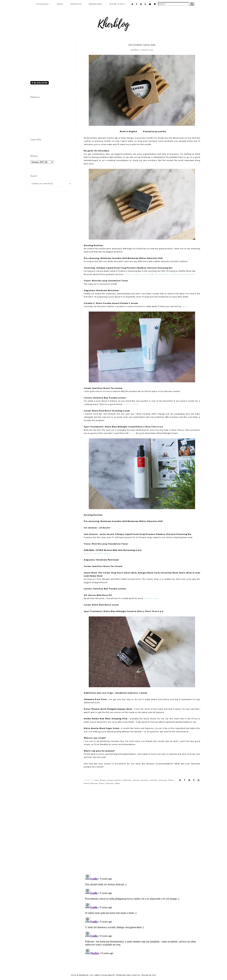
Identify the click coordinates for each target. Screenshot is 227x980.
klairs (171, 780)
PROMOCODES (95, 4)
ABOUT (60, 4)
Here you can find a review (97, 553)
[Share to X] (180, 780)
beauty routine (114, 780)
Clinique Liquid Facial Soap (138, 274)
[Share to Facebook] (184, 780)
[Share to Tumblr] (193, 780)
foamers (145, 780)
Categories (42, 4)
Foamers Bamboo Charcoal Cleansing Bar (174, 274)
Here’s (132, 433)
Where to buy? (117, 4)
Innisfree (154, 780)
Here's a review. (131, 404)
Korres (102, 783)
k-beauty (163, 780)
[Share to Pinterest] (189, 780)
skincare (109, 783)
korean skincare (91, 783)
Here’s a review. (152, 598)
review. (185, 306)
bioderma (126, 780)
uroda (117, 783)
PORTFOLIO (76, 4)
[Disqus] (142, 828)
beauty (103, 780)
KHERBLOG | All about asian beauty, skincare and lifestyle (109, 975)
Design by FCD (148, 975)
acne (96, 780)
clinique (136, 780)
